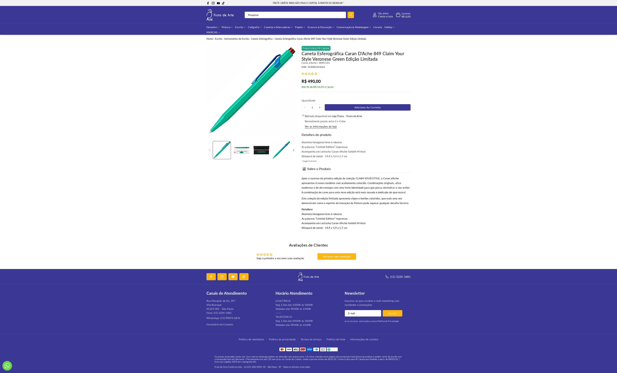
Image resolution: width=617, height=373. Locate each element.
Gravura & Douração (320, 27)
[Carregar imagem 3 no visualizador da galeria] (261, 150)
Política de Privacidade (388, 321)
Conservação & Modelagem (353, 27)
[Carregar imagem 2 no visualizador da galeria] (241, 150)
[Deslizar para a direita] (294, 150)
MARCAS (212, 32)
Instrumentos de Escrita (236, 38)
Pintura (226, 27)
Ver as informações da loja (321, 126)
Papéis (299, 27)
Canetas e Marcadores (277, 27)
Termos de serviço (311, 339)
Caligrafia (253, 27)
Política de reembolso (251, 339)
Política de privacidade (282, 339)
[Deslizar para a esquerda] (209, 150)
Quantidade (308, 100)
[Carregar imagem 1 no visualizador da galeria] (222, 150)
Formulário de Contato (219, 324)
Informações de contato (364, 339)
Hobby (388, 27)
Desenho (211, 27)
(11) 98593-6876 (230, 317)
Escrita (239, 27)
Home (209, 38)
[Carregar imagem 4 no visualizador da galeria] (281, 150)
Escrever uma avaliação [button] (337, 256)
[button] (403, 14)
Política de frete (335, 339)
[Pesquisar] (351, 15)
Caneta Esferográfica (262, 38)
